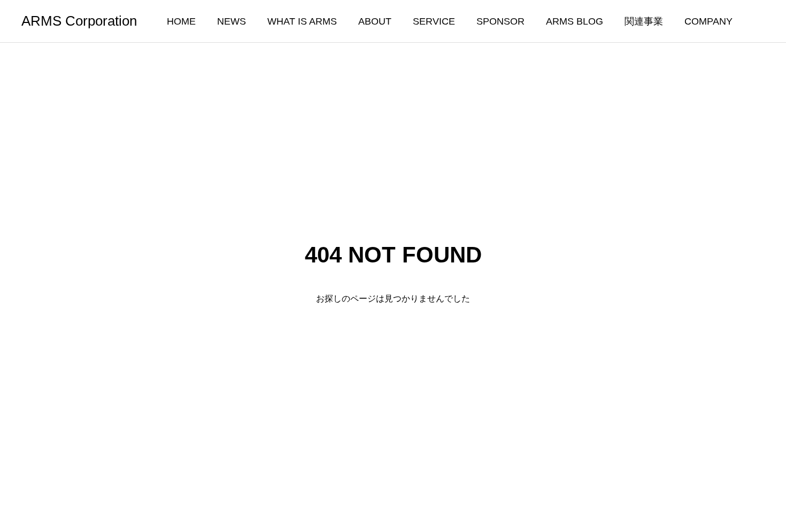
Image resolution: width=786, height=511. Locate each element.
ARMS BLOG (574, 21)
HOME (181, 21)
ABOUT (374, 21)
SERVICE (434, 21)
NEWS (231, 21)
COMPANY (708, 21)
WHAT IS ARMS (302, 21)
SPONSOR (500, 21)
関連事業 (644, 21)
